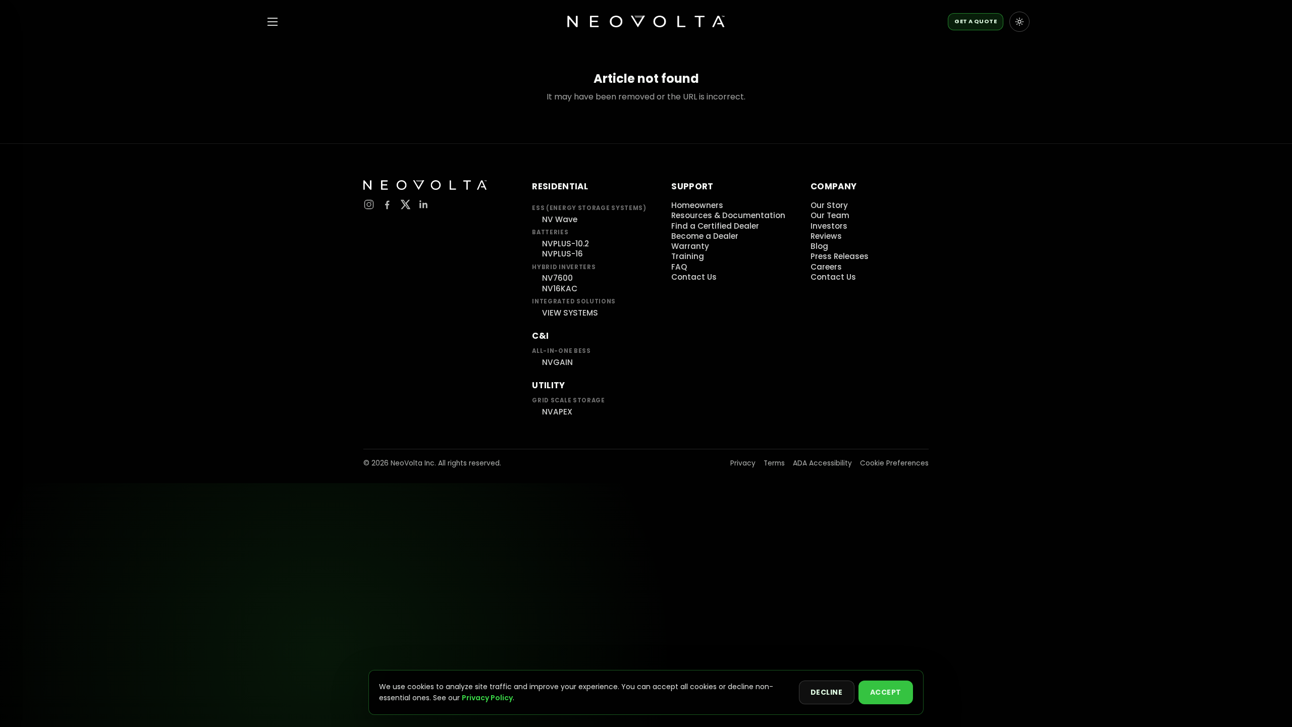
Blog (819, 246)
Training (687, 256)
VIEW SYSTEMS (570, 312)
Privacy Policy (487, 698)
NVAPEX (557, 411)
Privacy (743, 463)
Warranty (690, 246)
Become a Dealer (704, 236)
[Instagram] (368, 204)
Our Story (829, 205)
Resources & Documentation (728, 215)
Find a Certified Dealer (715, 226)
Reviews (826, 236)
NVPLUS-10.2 (565, 243)
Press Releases (840, 256)
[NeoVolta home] (645, 22)
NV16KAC (559, 288)
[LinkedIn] (423, 204)
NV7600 (557, 278)
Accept (885, 692)
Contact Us (694, 277)
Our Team (830, 215)
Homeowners (697, 205)
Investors (829, 226)
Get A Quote (975, 21)
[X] (405, 204)
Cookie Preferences (894, 463)
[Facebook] (387, 204)
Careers (826, 267)
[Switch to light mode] (1019, 22)
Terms (774, 463)
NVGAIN (557, 362)
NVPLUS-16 (562, 253)
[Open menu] (272, 22)
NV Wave (559, 219)
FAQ (679, 267)
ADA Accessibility (822, 463)
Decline (827, 692)
